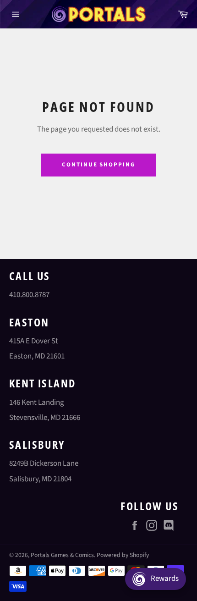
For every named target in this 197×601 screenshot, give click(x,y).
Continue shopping (98, 164)
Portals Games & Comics (62, 555)
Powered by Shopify (123, 555)
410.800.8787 (29, 294)
